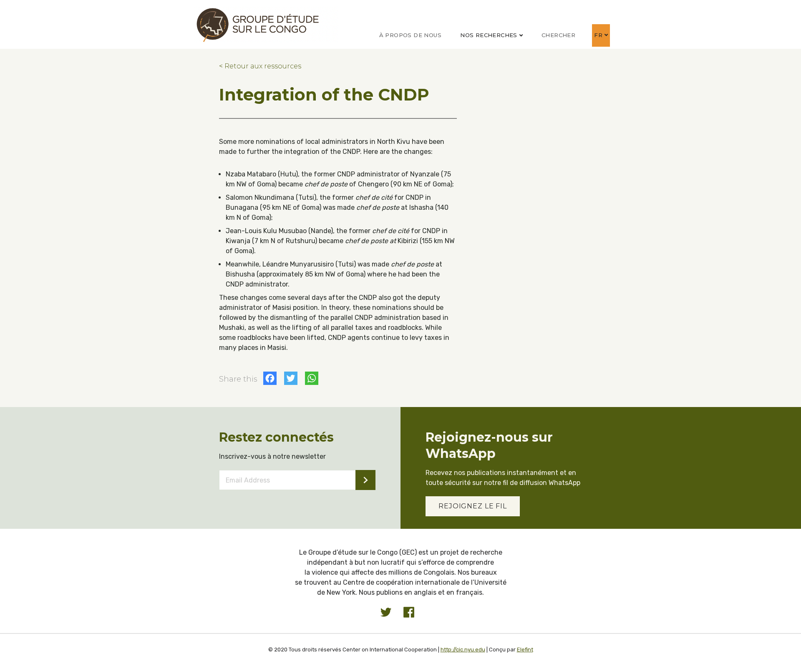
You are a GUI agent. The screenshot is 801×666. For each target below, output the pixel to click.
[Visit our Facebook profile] (408, 612)
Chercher (558, 35)
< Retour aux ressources (260, 66)
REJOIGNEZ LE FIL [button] (472, 506)
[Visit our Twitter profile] (386, 612)
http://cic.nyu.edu (463, 649)
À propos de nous (410, 35)
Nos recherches (488, 35)
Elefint (525, 649)
